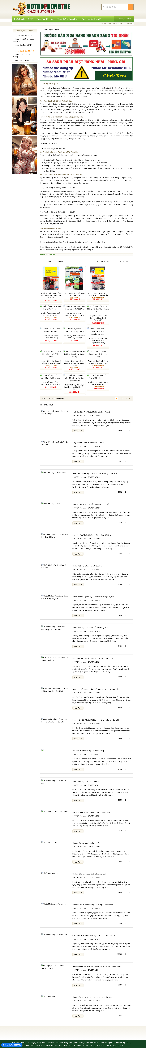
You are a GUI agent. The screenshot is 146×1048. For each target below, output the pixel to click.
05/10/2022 (95, 785)
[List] (41, 261)
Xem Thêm (78, 431)
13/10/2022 (95, 754)
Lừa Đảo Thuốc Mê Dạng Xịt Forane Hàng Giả (89, 751)
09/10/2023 (95, 539)
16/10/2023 (95, 508)
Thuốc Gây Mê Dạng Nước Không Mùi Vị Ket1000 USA (74, 314)
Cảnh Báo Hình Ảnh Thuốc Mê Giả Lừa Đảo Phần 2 (91, 412)
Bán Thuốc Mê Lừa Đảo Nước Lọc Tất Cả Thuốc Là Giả (92, 658)
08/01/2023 (95, 693)
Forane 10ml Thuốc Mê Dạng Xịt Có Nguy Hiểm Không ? (93, 905)
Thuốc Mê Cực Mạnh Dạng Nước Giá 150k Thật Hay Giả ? (93, 597)
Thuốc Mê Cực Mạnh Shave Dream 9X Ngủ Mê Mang (98, 362)
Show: (122, 261)
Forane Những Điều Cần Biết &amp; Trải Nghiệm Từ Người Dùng (96, 966)
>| (130, 398)
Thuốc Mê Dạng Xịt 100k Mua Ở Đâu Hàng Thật (90, 627)
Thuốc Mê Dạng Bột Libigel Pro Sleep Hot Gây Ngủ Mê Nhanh (74, 387)
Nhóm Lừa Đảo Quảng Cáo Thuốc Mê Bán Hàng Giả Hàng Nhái (95, 689)
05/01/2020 (95, 877)
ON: (89, 415)
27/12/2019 (95, 939)
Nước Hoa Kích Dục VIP (91, 19)
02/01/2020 (95, 908)
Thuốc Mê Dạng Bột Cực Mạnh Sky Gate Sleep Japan (51, 383)
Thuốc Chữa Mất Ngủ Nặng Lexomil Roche (74, 294)
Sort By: (100, 261)
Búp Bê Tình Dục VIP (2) (23, 36)
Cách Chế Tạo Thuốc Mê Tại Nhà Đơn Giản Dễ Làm (91, 535)
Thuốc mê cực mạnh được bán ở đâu (86, 843)
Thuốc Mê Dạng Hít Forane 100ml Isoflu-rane (98, 383)
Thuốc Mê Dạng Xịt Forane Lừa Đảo (85, 781)
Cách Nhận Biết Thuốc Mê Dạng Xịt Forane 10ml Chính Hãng (94, 935)
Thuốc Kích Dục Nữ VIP (23, 19)
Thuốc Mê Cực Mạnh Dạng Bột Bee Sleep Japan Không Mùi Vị (74, 363)
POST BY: (76, 415)
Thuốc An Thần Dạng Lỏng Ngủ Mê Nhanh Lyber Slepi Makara (51, 295)
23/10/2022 (95, 723)
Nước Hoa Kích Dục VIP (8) (24, 60)
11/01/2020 (95, 816)
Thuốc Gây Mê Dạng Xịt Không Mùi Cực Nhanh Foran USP (98, 318)
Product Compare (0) (55, 261)
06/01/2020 (95, 847)
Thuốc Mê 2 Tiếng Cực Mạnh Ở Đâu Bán (87, 566)
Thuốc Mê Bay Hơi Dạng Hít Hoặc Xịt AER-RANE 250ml (50, 362)
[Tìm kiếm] (130, 7)
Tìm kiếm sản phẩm (70, 242)
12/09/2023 (95, 600)
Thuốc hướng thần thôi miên (54, 148)
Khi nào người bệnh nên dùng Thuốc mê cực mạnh (91, 812)
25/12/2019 (95, 1001)
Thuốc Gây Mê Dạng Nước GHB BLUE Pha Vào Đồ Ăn (98, 294)
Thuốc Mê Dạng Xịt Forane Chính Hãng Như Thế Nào (92, 997)
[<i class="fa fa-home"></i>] (40, 29)
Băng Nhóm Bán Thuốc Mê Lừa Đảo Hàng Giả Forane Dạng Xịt (95, 720)
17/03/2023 (95, 662)
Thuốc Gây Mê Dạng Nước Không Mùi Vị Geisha (51, 314)
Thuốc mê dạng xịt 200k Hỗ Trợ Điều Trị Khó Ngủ (90, 504)
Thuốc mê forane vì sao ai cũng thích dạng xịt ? (89, 874)
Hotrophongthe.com (62, 1045)
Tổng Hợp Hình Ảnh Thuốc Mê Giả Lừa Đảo (88, 443)
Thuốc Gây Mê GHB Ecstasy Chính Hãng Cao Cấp (74, 337)
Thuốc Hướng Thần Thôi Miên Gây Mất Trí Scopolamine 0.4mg (98, 340)
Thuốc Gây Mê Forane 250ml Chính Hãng (51, 337)
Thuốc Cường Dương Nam (67, 19)
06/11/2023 (95, 477)
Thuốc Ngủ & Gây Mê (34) (24, 51)
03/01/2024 (95, 415)
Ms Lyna (83, 415)
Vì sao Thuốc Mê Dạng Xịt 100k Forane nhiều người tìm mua (94, 473)
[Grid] (44, 261)
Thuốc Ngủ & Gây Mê (45, 19)
